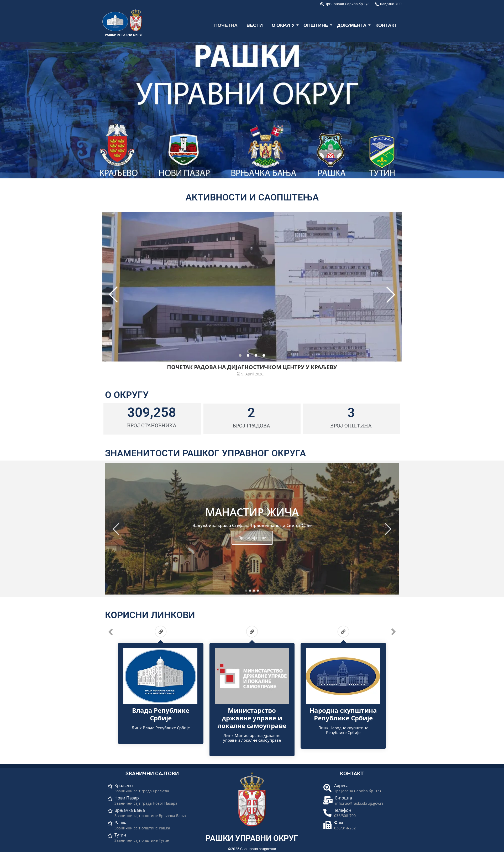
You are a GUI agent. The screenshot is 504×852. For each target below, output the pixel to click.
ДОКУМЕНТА (351, 25)
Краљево (123, 785)
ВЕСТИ (254, 25)
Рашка (121, 822)
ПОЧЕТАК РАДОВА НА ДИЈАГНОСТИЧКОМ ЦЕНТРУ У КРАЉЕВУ (252, 367)
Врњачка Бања (129, 810)
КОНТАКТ (386, 25)
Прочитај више (252, 537)
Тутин (120, 835)
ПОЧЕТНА (226, 25)
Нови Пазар (126, 798)
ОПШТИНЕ (315, 25)
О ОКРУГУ (283, 25)
